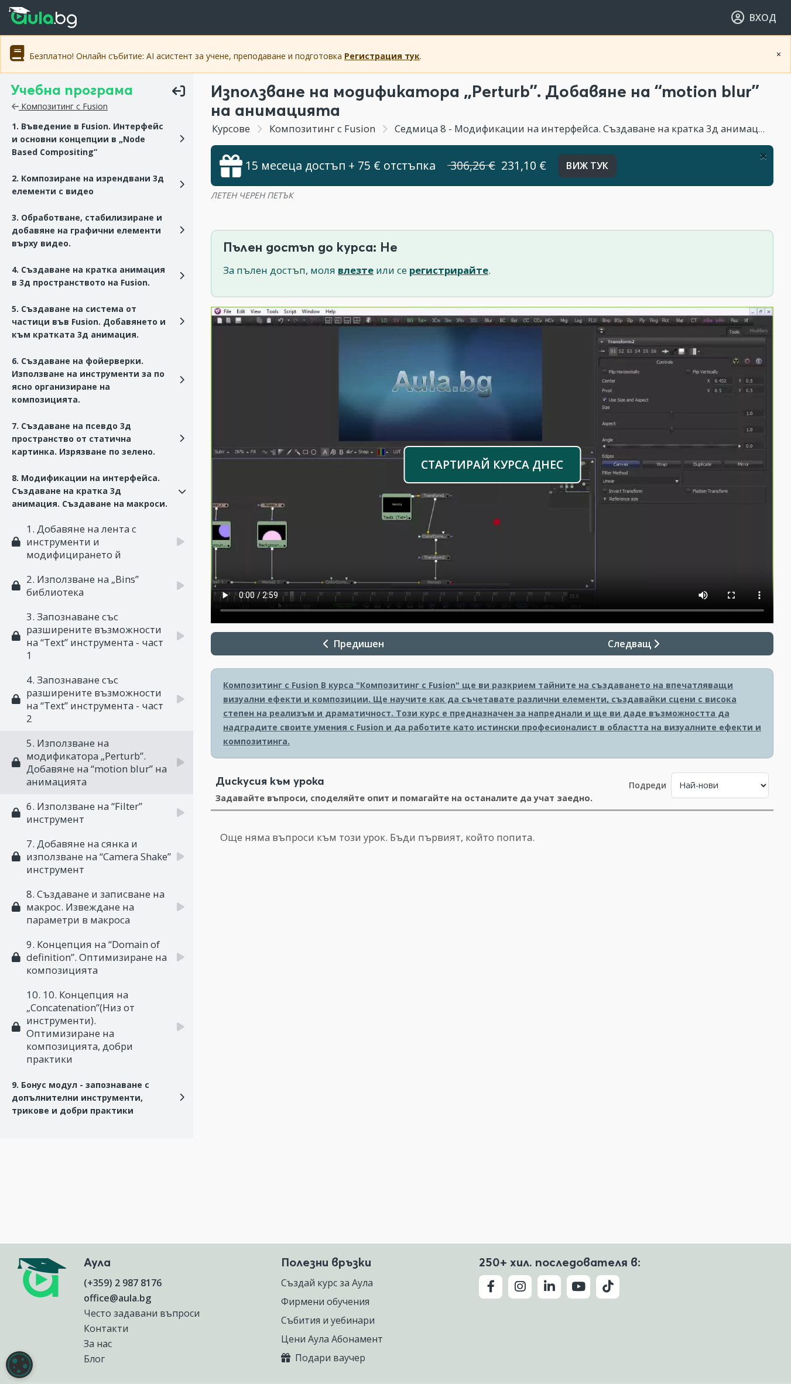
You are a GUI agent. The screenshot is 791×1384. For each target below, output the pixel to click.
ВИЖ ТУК (587, 165)
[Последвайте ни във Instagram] (520, 1287)
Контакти (106, 1328)
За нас (98, 1343)
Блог (94, 1358)
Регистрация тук (382, 55)
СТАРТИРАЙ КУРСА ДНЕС (492, 464)
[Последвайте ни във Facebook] (490, 1287)
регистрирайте (448, 270)
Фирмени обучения (325, 1301)
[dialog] (19, 1364)
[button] (96, 139)
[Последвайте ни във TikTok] (607, 1287)
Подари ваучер (329, 1357)
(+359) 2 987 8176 (123, 1282)
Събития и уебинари (328, 1320)
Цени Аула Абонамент (332, 1339)
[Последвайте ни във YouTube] (578, 1287)
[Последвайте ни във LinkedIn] (549, 1287)
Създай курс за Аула (327, 1282)
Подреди (647, 785)
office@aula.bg (117, 1298)
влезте (356, 270)
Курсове (231, 128)
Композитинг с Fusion (63, 106)
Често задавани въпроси (142, 1313)
